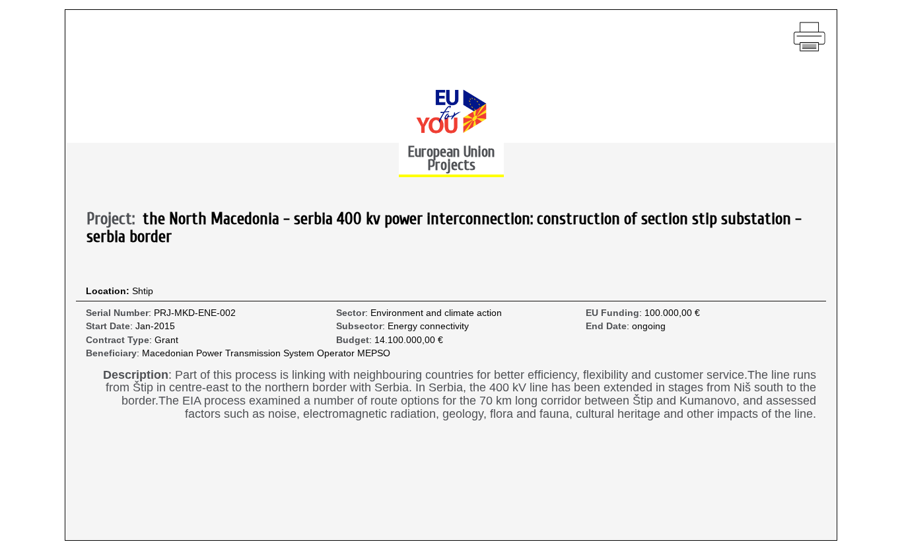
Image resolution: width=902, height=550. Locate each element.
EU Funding (612, 313)
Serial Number (117, 313)
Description (135, 375)
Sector (350, 313)
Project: (115, 219)
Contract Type (117, 340)
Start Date (108, 326)
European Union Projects (451, 158)
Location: (109, 291)
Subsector (359, 326)
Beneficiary (111, 353)
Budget (352, 340)
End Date (606, 326)
